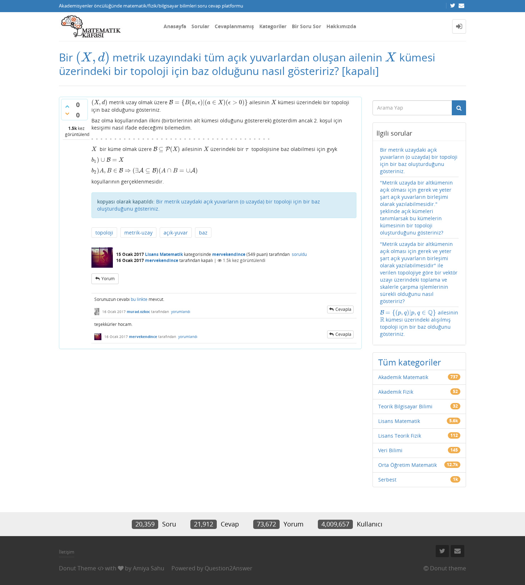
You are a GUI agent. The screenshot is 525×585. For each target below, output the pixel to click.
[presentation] (93, 57)
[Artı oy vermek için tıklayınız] (67, 106)
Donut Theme (77, 568)
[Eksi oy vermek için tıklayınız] (67, 113)
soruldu (299, 254)
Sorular (200, 26)
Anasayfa (175, 26)
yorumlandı (180, 311)
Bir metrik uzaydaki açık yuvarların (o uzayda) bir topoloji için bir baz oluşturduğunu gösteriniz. (419, 160)
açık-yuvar (176, 232)
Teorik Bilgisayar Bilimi (405, 406)
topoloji (104, 232)
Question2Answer (228, 568)
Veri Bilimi (390, 450)
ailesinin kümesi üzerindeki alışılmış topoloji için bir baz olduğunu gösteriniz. (419, 323)
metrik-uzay (138, 232)
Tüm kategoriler (409, 362)
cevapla (343, 309)
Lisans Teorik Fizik (399, 435)
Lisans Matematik (164, 254)
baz (203, 232)
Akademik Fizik (395, 391)
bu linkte (139, 299)
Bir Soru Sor (306, 26)
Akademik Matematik (403, 377)
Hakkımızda (341, 26)
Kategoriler (272, 26)
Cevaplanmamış (234, 26)
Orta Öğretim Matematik (407, 465)
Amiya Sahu (148, 568)
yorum (108, 279)
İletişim (66, 552)
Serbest (387, 479)
